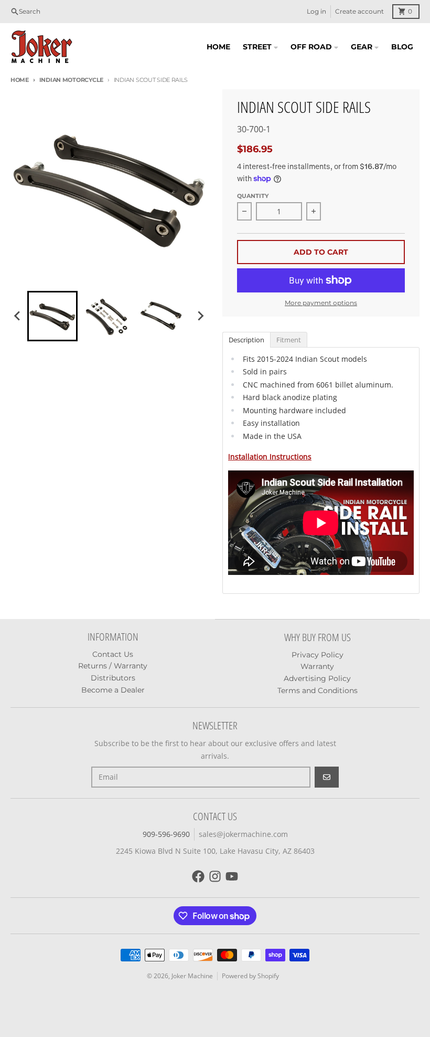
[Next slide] (200, 316)
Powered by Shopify (250, 975)
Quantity (252, 196)
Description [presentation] (246, 339)
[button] (52, 316)
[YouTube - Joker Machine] (231, 876)
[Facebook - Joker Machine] (198, 876)
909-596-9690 (166, 834)
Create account (359, 11)
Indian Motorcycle (71, 79)
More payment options (321, 303)
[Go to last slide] (17, 316)
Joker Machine (192, 975)
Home (19, 79)
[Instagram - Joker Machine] (215, 876)
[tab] (246, 339)
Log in (316, 11)
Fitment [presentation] (288, 339)
